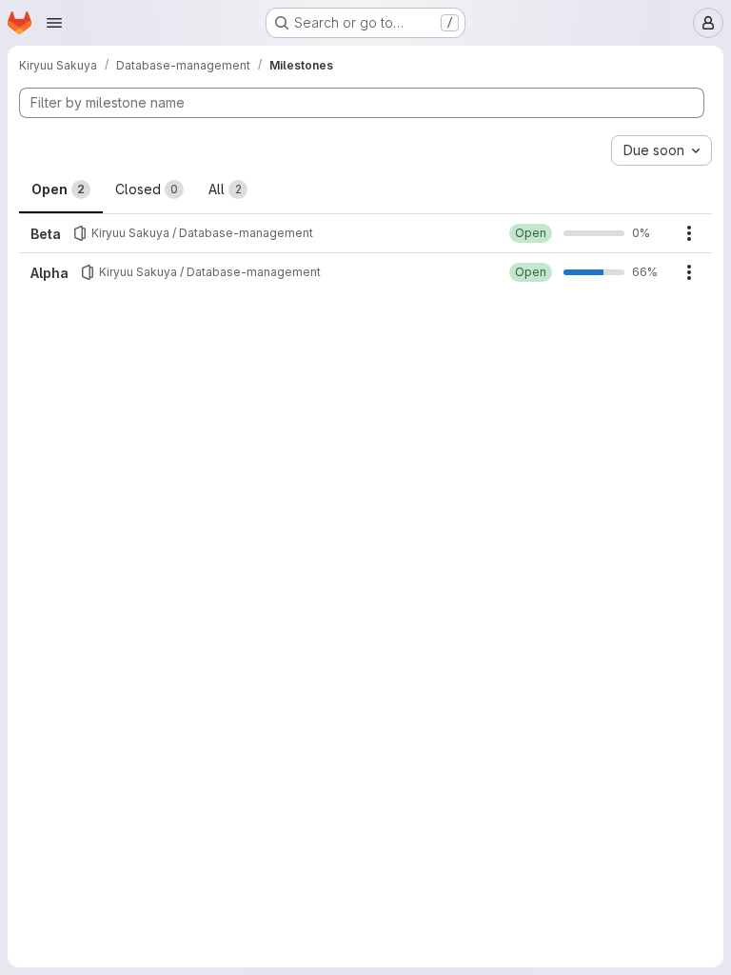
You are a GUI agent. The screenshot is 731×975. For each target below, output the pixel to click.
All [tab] (225, 189)
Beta (45, 234)
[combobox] (661, 150)
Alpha (49, 273)
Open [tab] (58, 189)
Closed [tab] (146, 189)
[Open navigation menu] (54, 23)
